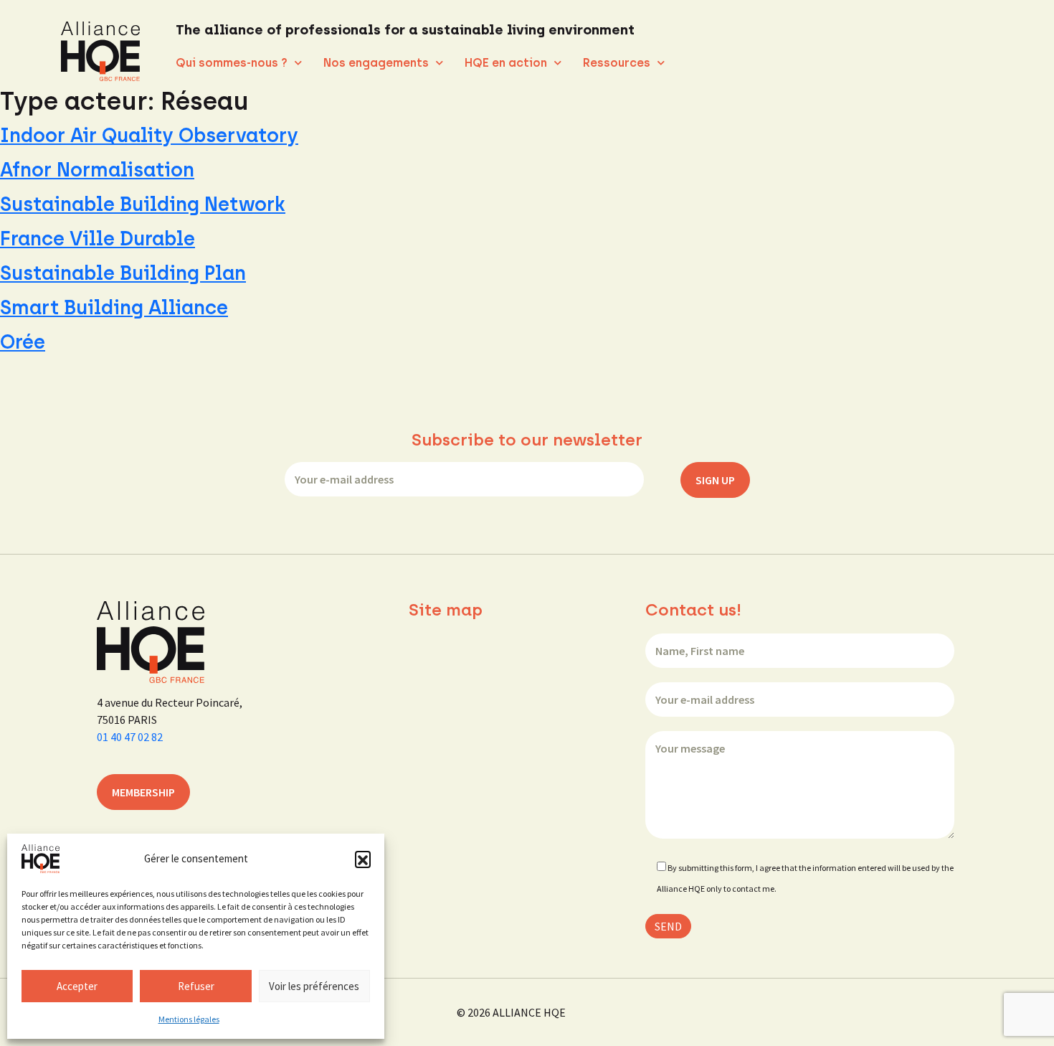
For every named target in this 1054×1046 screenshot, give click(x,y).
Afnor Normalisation (97, 170)
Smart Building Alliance (114, 307)
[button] (363, 859)
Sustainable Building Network (142, 204)
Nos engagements (376, 63)
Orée (22, 342)
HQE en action (506, 63)
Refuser (196, 986)
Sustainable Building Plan (123, 273)
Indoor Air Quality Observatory (149, 135)
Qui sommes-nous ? (232, 63)
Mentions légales (188, 1019)
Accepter (77, 986)
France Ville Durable (97, 238)
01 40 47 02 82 (130, 737)
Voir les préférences (314, 986)
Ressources (616, 63)
